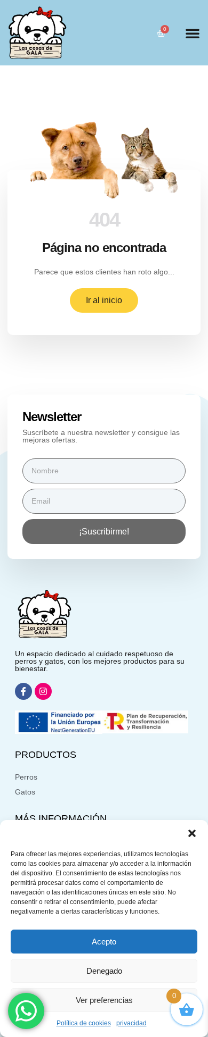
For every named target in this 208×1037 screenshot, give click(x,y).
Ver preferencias (104, 1000)
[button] (192, 833)
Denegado (104, 970)
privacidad (131, 1023)
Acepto (104, 941)
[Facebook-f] (23, 691)
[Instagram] (43, 691)
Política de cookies (84, 1023)
